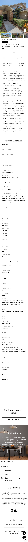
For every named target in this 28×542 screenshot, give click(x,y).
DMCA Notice (14, 533)
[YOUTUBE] (17, 520)
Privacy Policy (20, 531)
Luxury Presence (18, 524)
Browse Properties (14, 419)
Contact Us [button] (14, 451)
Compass (15, 493)
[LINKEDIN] (14, 520)
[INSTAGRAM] (10, 520)
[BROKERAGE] (21, 520)
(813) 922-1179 (7, 474)
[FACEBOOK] (7, 520)
